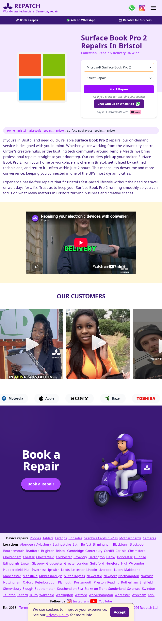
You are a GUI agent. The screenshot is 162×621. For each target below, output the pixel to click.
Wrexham (139, 595)
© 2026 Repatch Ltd (143, 607)
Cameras (149, 538)
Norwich (147, 576)
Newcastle (94, 576)
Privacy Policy (57, 615)
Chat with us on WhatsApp (116, 104)
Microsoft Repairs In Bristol (46, 130)
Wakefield (46, 595)
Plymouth (65, 582)
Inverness (39, 570)
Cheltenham (12, 557)
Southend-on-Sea (70, 588)
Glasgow (38, 563)
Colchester (64, 557)
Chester (29, 557)
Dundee (140, 557)
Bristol (21, 130)
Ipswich (53, 570)
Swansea (133, 588)
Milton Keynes (74, 576)
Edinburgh (11, 563)
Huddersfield (13, 570)
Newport (110, 576)
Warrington (64, 595)
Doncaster (125, 557)
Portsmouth (83, 582)
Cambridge (75, 551)
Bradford (33, 551)
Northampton (128, 576)
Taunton (9, 595)
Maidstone (132, 570)
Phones (35, 538)
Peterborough (46, 582)
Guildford (97, 563)
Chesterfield (45, 557)
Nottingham (12, 582)
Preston (100, 582)
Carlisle (121, 551)
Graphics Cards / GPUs (101, 538)
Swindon (148, 588)
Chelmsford (137, 551)
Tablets (48, 538)
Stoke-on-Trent (96, 588)
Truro (33, 595)
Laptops (61, 538)
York (151, 595)
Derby (110, 557)
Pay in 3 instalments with (112, 112)
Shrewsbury (12, 588)
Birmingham (102, 544)
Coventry (80, 557)
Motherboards (130, 538)
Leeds (65, 570)
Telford (22, 595)
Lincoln (91, 570)
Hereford (113, 563)
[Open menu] (153, 7)
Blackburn (120, 544)
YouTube (105, 601)
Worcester (122, 595)
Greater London (76, 563)
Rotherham (129, 582)
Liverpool (105, 570)
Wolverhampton (101, 595)
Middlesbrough (50, 576)
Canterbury (93, 551)
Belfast (86, 544)
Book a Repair (40, 484)
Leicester (78, 570)
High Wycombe (132, 563)
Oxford (28, 582)
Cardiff (109, 551)
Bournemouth (13, 551)
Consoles (75, 538)
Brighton (47, 551)
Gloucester (54, 563)
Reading (113, 582)
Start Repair (118, 89)
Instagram (81, 601)
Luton (118, 570)
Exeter (25, 563)
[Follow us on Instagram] (142, 8)
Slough (28, 588)
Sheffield (146, 582)
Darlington (97, 557)
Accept (120, 612)
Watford (81, 595)
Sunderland (117, 588)
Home (11, 130)
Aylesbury (43, 544)
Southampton (45, 588)
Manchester (12, 576)
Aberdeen (27, 544)
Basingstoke (62, 544)
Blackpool (137, 544)
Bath (76, 544)
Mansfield (30, 576)
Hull (27, 570)
